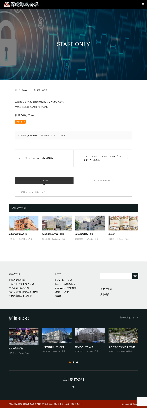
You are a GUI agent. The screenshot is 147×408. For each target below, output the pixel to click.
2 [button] (73, 362)
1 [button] (70, 362)
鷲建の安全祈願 (17, 280)
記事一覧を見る (127, 317)
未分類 (58, 295)
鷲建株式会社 (73, 379)
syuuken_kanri (32, 135)
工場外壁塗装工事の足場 (21, 284)
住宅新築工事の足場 (18, 234)
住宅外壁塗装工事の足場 (53, 234)
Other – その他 (62, 292)
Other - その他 (124, 239)
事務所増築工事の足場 (20, 295)
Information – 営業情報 (66, 288)
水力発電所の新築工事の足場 (23, 292)
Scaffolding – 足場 (63, 280)
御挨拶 (112, 234)
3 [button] (77, 362)
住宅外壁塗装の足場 (84, 234)
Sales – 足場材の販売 (65, 284)
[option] (75, 341)
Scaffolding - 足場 (25, 239)
